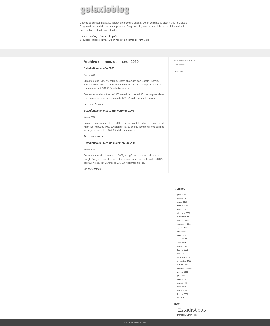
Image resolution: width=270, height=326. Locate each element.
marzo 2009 (182, 246)
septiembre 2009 (184, 224)
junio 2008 (181, 279)
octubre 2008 (183, 265)
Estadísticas (191, 310)
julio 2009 (181, 231)
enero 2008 (182, 298)
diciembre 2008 (183, 257)
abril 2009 (181, 243)
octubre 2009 (183, 220)
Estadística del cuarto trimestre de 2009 (109, 110)
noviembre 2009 (184, 217)
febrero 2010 (182, 206)
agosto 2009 (182, 228)
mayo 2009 (182, 239)
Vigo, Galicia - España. (105, 36)
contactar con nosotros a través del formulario (124, 39)
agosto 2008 (182, 272)
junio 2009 (181, 235)
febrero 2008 (182, 294)
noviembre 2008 (184, 261)
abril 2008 (181, 287)
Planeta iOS (182, 315)
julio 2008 (181, 276)
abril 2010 (181, 198)
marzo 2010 (182, 202)
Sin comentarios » (93, 104)
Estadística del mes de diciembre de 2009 (110, 143)
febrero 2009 (182, 250)
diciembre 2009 (183, 213)
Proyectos (192, 315)
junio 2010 (181, 195)
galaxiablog (181, 64)
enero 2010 (182, 209)
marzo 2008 (182, 290)
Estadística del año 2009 (99, 68)
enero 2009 (182, 254)
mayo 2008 (182, 283)
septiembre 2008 (184, 268)
